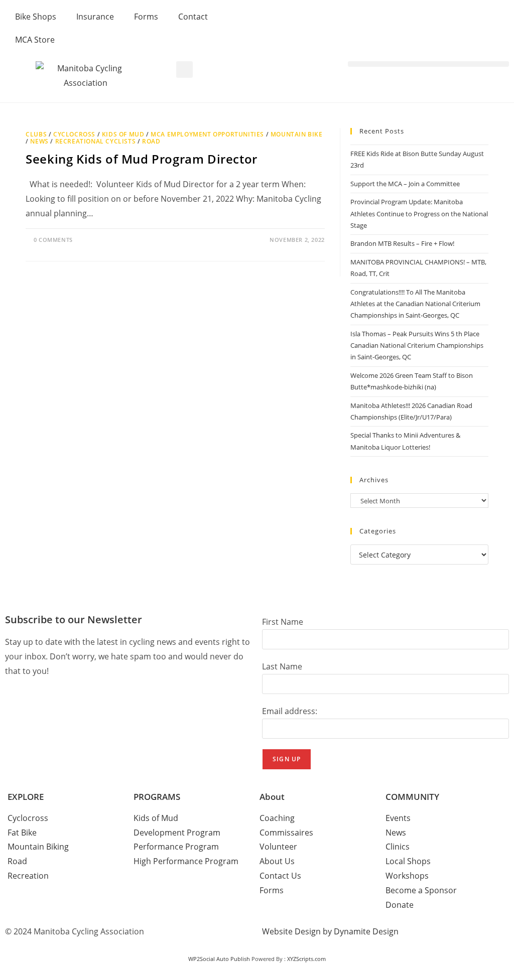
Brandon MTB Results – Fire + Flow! (402, 243)
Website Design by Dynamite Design (330, 931)
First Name (282, 621)
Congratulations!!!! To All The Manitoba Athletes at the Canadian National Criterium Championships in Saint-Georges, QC (415, 304)
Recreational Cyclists (95, 141)
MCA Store (35, 39)
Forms (146, 16)
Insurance (95, 16)
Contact (193, 16)
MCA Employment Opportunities (207, 134)
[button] (184, 69)
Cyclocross (74, 134)
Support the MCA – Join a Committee (405, 183)
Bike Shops (35, 16)
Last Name (282, 666)
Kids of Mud (123, 134)
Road (151, 141)
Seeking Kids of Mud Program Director (142, 159)
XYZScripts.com (306, 958)
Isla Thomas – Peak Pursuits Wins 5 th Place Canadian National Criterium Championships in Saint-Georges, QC (416, 345)
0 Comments (53, 239)
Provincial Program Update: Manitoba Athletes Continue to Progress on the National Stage (419, 213)
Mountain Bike (297, 134)
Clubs (36, 134)
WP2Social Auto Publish (219, 958)
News (39, 141)
